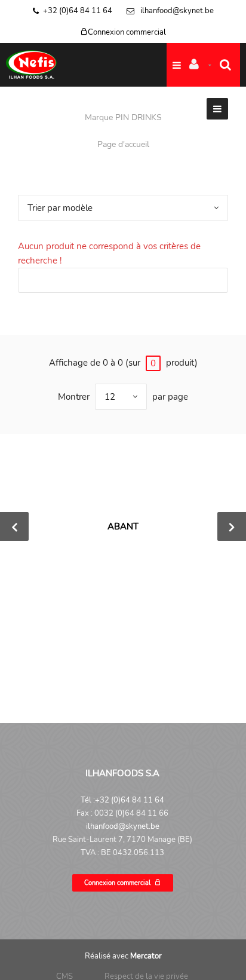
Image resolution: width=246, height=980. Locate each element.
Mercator (146, 956)
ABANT (123, 526)
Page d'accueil (123, 144)
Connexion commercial (127, 32)
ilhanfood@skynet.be (176, 10)
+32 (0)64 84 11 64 (77, 10)
